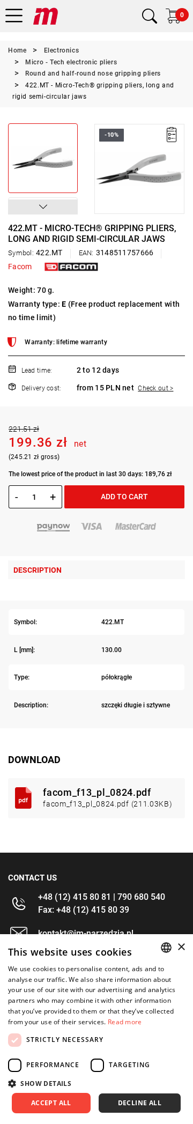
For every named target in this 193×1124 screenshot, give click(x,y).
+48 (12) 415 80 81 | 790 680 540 (101, 897)
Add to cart (124, 496)
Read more (125, 1021)
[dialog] (96, 1029)
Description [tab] (37, 570)
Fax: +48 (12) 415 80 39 (83, 910)
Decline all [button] (139, 1102)
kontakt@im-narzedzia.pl (85, 933)
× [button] (181, 947)
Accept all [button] (51, 1102)
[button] (43, 207)
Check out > (155, 388)
